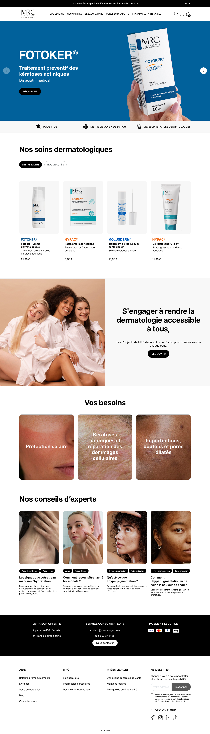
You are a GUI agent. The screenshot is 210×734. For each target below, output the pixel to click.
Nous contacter (105, 642)
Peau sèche (48, 571)
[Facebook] (153, 717)
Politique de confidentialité (122, 689)
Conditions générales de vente (124, 677)
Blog (21, 695)
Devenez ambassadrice (76, 689)
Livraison (24, 683)
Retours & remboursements (34, 677)
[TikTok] (175, 717)
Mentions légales (116, 683)
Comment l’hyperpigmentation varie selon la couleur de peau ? (169, 581)
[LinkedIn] (168, 717)
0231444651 (108, 635)
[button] (176, 14)
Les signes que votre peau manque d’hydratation (37, 579)
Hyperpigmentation (117, 571)
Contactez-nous (28, 701)
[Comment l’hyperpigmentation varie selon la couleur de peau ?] (171, 537)
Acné (67, 571)
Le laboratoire (71, 677)
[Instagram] (160, 717)
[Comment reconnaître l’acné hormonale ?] (83, 537)
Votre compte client (30, 689)
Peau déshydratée (29, 571)
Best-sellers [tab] (30, 164)
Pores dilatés (80, 571)
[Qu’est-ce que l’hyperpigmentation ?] (127, 537)
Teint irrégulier (137, 571)
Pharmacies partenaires (76, 683)
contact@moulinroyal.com (105, 630)
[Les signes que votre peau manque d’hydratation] (39, 537)
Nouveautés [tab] (55, 164)
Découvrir (30, 91)
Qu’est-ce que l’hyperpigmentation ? (122, 579)
